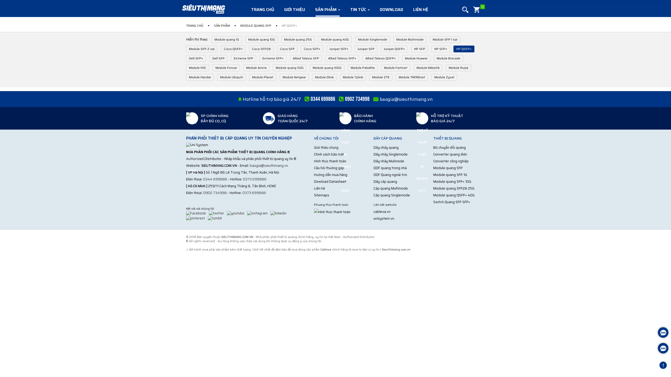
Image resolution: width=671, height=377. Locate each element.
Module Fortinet (395, 67)
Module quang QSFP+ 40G (454, 195)
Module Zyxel (444, 77)
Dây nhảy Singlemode (391, 154)
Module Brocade (448, 58)
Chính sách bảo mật (329, 154)
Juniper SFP (366, 48)
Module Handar (200, 77)
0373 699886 (255, 179)
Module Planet (262, 77)
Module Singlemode (372, 39)
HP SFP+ (440, 48)
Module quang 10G (261, 39)
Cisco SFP (287, 48)
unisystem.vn (384, 218)
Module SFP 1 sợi (445, 39)
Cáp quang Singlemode (392, 195)
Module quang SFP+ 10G (452, 181)
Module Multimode (410, 39)
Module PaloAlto (363, 67)
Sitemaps (321, 195)
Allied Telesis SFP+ (342, 58)
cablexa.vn (382, 211)
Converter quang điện (450, 154)
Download (391, 9)
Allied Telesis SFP (306, 58)
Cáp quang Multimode (391, 188)
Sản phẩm (326, 9)
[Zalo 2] (663, 349)
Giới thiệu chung (326, 147)
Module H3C (197, 67)
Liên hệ (420, 9)
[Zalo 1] (663, 333)
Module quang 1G (226, 39)
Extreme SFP (243, 58)
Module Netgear (294, 77)
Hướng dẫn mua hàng (330, 175)
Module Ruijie (458, 67)
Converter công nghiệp (451, 161)
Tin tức (358, 9)
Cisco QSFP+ (233, 48)
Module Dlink (324, 77)
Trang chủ (262, 9)
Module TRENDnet (412, 77)
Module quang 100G (327, 67)
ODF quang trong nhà (390, 168)
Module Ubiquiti (231, 77)
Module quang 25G (298, 39)
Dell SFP (218, 58)
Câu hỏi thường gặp (329, 168)
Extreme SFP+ (273, 58)
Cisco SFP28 (261, 48)
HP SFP (419, 48)
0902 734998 (215, 193)
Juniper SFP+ (338, 48)
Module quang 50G (290, 67)
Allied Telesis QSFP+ (380, 58)
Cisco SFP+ (312, 48)
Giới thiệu (294, 9)
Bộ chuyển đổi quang (449, 147)
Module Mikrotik (428, 67)
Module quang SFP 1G (450, 175)
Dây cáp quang (385, 181)
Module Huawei (416, 58)
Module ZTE (380, 77)
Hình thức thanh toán (330, 161)
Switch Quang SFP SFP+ (451, 202)
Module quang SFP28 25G (453, 188)
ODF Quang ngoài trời (390, 175)
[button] (465, 10)
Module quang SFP (448, 168)
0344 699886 (215, 179)
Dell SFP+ (196, 58)
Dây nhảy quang (386, 147)
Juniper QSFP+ (394, 48)
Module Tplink (353, 77)
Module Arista (256, 67)
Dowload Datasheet (330, 181)
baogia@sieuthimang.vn (406, 99)
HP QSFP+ (464, 48)
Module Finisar (226, 67)
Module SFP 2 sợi (202, 48)
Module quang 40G (335, 39)
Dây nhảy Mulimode (389, 161)
